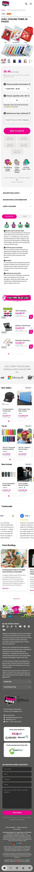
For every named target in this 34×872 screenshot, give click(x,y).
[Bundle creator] (17, 868)
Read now (5, 588)
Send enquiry (17, 812)
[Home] (4, 868)
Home (3, 10)
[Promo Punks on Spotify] (25, 626)
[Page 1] (9, 354)
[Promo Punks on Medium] (4, 630)
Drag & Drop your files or (17, 120)
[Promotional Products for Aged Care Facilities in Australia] (14, 558)
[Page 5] (18, 354)
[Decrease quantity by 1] (7, 100)
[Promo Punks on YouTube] (21, 626)
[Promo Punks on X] (16, 626)
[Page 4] (16, 354)
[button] (17, 76)
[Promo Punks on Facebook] (4, 626)
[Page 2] (11, 354)
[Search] (11, 868)
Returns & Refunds (22, 827)
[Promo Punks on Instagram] (8, 626)
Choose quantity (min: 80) (17, 96)
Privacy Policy (20, 819)
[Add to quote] (31, 317)
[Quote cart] (23, 868)
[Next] (31, 328)
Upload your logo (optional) (17, 113)
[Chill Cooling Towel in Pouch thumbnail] (3, 61)
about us (4, 677)
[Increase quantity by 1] (27, 100)
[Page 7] (23, 354)
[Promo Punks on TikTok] (12, 626)
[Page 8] (25, 354)
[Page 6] (20, 354)
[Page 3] (13, 354)
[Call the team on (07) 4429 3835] (26, 4)
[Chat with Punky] (29, 868)
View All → (28, 387)
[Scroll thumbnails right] (31, 61)
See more (17, 598)
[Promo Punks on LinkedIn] (29, 626)
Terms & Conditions (10, 827)
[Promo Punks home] (6, 4)
